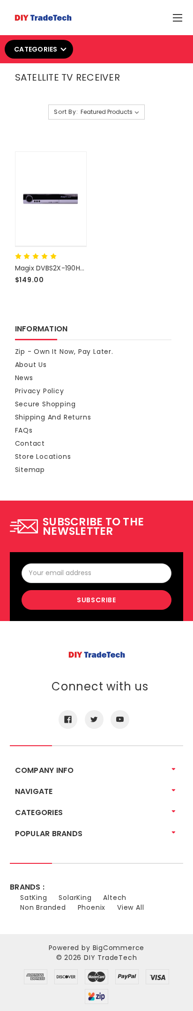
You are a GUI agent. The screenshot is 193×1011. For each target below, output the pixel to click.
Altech (114, 897)
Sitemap (30, 469)
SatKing (33, 897)
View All (130, 907)
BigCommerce (119, 947)
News (24, 377)
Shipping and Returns (53, 417)
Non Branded (43, 907)
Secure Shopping (45, 404)
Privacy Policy (39, 391)
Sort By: (66, 112)
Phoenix (92, 907)
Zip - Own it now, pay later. (64, 351)
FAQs (24, 430)
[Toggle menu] (178, 16)
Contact (30, 443)
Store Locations (43, 456)
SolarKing (75, 897)
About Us (31, 364)
